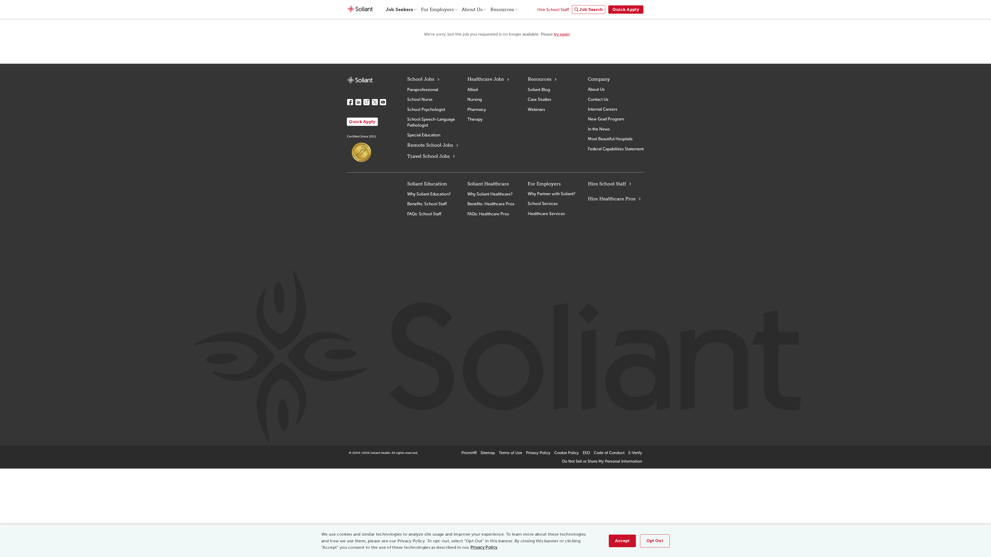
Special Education (423, 135)
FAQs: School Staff (424, 213)
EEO (586, 452)
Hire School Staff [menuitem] (553, 9)
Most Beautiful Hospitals (610, 138)
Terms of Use (510, 452)
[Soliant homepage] (360, 80)
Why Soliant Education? (429, 194)
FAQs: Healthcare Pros (488, 213)
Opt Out (654, 540)
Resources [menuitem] (502, 9)
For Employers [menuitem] (437, 9)
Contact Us (598, 99)
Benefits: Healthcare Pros (490, 203)
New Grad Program (606, 119)
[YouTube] (383, 102)
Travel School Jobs (428, 156)
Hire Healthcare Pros (612, 199)
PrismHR (469, 452)
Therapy (475, 119)
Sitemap (488, 452)
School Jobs (420, 79)
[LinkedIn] (358, 102)
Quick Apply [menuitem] (625, 9)
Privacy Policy (483, 547)
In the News (599, 129)
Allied (472, 89)
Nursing (474, 99)
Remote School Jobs (430, 145)
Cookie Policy (566, 452)
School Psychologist (426, 109)
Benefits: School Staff (427, 203)
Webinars (536, 109)
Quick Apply (362, 121)
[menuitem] (588, 9)
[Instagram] (366, 102)
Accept (622, 540)
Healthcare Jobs (485, 79)
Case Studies (539, 99)
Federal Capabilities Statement (616, 148)
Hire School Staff (607, 184)
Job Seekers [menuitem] (399, 9)
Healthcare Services (546, 213)
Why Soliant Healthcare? (490, 194)
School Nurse (420, 99)
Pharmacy (476, 109)
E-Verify (635, 452)
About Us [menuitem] (472, 9)
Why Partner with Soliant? (551, 193)
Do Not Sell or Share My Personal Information (602, 461)
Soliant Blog (539, 89)
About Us (596, 89)
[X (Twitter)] (375, 102)
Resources (540, 79)
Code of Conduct (609, 452)
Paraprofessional (422, 89)
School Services (543, 203)
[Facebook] (350, 102)
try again (562, 34)
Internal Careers (602, 109)
